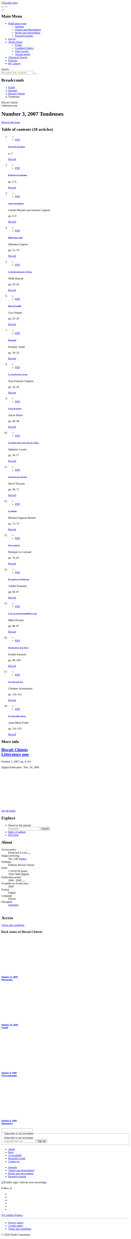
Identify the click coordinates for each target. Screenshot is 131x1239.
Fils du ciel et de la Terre (18, 648)
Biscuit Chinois (16, 93)
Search (5, 69)
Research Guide (16, 1158)
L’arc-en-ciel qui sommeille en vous (22, 613)
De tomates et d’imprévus (18, 579)
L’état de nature (14, 408)
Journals (19, 26)
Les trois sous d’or (15, 682)
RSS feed (13, 835)
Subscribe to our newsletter (18, 1137)
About (19, 42)
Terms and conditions (12, 925)
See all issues (8, 810)
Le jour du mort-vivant (17, 374)
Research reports (24, 35)
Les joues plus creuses (17, 716)
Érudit (18, 45)
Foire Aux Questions (16, 147)
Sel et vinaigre (14, 545)
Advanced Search (17, 57)
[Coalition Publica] (12, 1215)
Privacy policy (16, 1222)
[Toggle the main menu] (2, 9)
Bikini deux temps (15, 238)
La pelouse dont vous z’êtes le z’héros (23, 443)
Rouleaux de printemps (17, 175)
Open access (21, 51)
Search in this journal (19, 825)
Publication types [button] (17, 23)
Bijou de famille (14, 306)
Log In (12, 38)
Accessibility (15, 1155)
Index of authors (17, 832)
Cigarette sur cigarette (17, 477)
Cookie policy (15, 1225)
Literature (13, 904)
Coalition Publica (24, 48)
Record (12, 159)
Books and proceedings (27, 32)
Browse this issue (10, 122)
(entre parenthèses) (16, 203)
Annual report (22, 54)
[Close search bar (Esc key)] (6, 6)
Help (10, 1152)
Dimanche (12, 340)
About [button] (12, 42)
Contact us (14, 1161)
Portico (23, 858)
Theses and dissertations (28, 29)
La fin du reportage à (20, 272)
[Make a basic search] (2, 6)
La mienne (12, 511)
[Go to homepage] (9, 2)
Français (12, 60)
